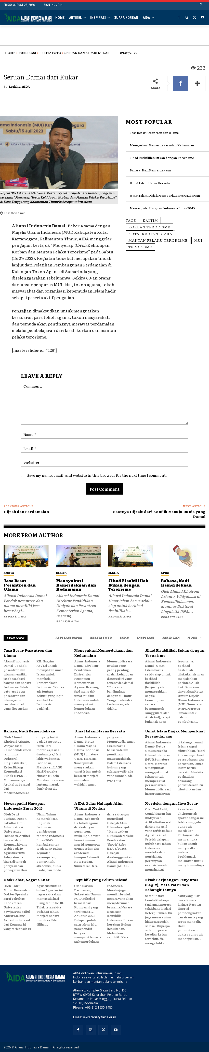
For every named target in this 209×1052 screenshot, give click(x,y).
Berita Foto (50, 52)
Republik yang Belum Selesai (100, 879)
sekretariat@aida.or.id (99, 1017)
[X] (195, 18)
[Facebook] (179, 18)
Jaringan (171, 637)
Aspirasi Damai (69, 637)
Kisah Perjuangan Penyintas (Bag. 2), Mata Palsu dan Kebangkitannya (171, 884)
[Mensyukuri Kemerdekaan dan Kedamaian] (78, 556)
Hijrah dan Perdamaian (26, 511)
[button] (201, 5)
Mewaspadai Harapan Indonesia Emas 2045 (162, 208)
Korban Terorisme (149, 226)
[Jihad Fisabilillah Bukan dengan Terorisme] (130, 556)
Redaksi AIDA (19, 86)
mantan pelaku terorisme (158, 240)
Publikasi (27, 52)
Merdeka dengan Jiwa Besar (171, 803)
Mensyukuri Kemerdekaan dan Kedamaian (162, 145)
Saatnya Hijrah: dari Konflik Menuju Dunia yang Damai (159, 514)
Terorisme (140, 246)
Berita (9, 572)
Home (10, 52)
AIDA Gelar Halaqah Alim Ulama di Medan (98, 806)
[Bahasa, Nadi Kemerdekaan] (183, 556)
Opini (165, 572)
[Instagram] (187, 18)
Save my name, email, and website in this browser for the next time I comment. (97, 475)
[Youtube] (202, 18)
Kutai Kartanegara (150, 233)
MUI (198, 240)
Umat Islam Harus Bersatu (150, 183)
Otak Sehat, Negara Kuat (26, 879)
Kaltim (150, 220)
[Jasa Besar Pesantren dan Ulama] (26, 556)
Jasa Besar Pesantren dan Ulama (154, 132)
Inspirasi (145, 637)
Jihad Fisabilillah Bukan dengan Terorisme (162, 157)
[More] (197, 83)
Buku (124, 637)
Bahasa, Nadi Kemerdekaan (150, 170)
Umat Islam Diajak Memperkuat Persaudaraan (165, 195)
